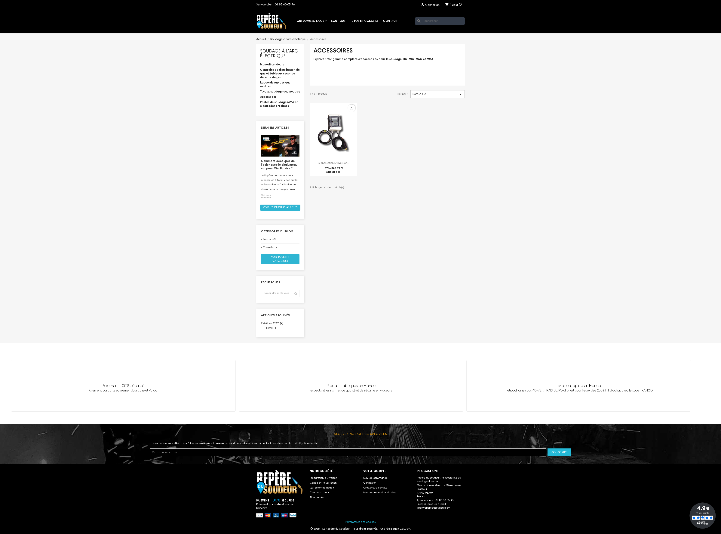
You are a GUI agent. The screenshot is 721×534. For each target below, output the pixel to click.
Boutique (338, 21)
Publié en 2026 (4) (272, 323)
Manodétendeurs (272, 64)
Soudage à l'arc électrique (279, 53)
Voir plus (266, 195)
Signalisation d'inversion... (333, 163)
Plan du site (317, 497)
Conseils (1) (270, 247)
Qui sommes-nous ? (312, 21)
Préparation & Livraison (323, 478)
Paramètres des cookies (360, 522)
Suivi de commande (375, 478)
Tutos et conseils (364, 21)
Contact (390, 21)
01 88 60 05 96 (285, 4)
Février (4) (271, 328)
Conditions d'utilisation (323, 483)
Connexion (369, 483)
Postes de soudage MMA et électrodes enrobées (279, 104)
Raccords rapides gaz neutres (275, 84)
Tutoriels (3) (270, 239)
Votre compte (374, 471)
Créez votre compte (375, 488)
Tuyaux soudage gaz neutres (280, 91)
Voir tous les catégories (280, 259)
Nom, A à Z (438, 94)
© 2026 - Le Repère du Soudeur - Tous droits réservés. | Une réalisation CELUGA (360, 529)
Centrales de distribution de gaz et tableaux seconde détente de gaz (280, 73)
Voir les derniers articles (280, 207)
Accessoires (268, 97)
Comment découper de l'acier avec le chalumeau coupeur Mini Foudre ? (279, 165)
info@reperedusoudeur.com (433, 508)
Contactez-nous (319, 493)
